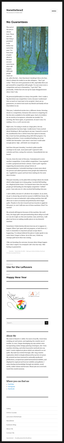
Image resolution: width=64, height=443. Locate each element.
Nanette (11, 251)
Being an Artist (30, 251)
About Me (9, 429)
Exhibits (37, 251)
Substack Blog (11, 425)
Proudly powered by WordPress (23, 438)
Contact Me (10, 433)
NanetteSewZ (14, 10)
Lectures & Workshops (13, 416)
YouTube (11, 384)
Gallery (8, 408)
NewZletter (10, 421)
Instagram (11, 386)
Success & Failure (15, 253)
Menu (54, 11)
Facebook (11, 389)
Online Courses (11, 412)
